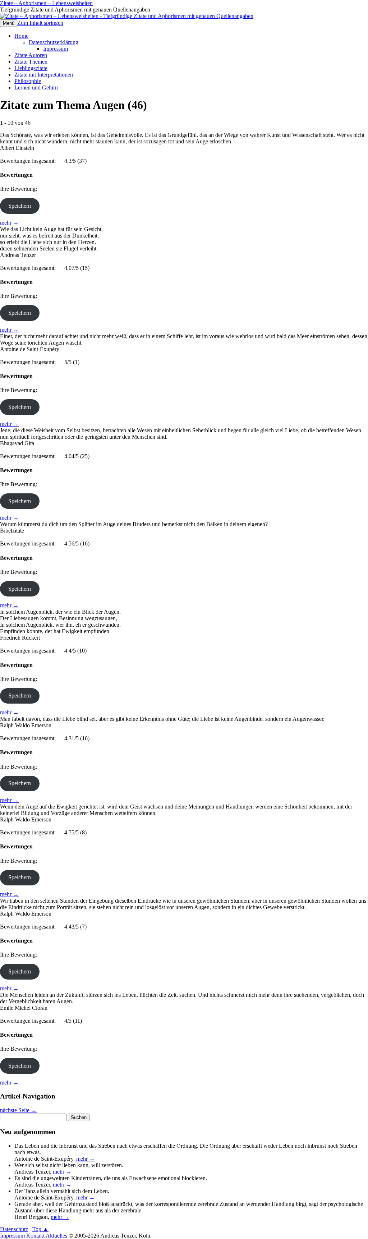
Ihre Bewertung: (20, 189)
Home (21, 36)
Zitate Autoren (30, 55)
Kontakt (35, 1236)
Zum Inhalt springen (40, 23)
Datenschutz (14, 1229)
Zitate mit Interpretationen (43, 75)
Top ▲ (40, 1229)
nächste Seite (18, 1110)
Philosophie (27, 81)
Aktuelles (56, 1236)
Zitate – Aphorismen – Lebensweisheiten (46, 3)
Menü (8, 23)
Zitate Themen (30, 62)
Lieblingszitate (30, 68)
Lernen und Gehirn (36, 87)
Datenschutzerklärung (53, 42)
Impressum (55, 49)
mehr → (9, 223)
